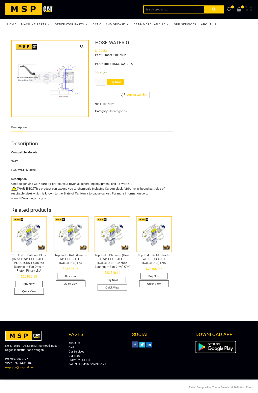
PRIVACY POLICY (79, 360)
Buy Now (115, 82)
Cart (71, 347)
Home (12, 24)
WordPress (246, 387)
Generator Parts (69, 24)
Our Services (185, 24)
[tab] (19, 127)
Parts (192, 387)
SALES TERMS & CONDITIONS (87, 364)
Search (214, 9)
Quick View (29, 291)
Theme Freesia (220, 387)
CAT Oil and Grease (109, 24)
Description (19, 127)
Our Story (74, 355)
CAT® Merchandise (149, 24)
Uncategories (118, 111)
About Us (208, 24)
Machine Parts (33, 24)
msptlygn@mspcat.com (20, 367)
